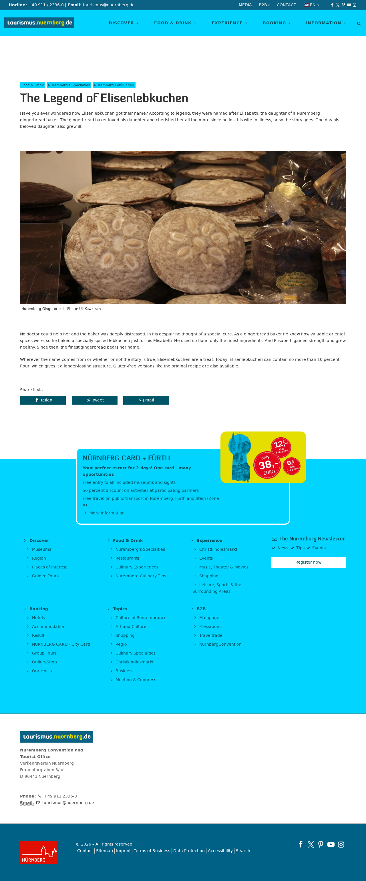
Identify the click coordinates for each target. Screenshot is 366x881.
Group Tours (44, 653)
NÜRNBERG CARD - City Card (60, 644)
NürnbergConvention (220, 644)
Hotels (38, 617)
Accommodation (48, 626)
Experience (228, 23)
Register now (308, 562)
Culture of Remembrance (140, 617)
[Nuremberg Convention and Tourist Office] (39, 23)
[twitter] (338, 5)
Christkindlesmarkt (217, 549)
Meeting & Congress (135, 679)
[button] (43, 400)
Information (324, 23)
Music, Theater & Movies (223, 567)
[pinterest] (343, 5)
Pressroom (209, 626)
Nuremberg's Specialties (139, 549)
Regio (120, 644)
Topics (119, 608)
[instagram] (354, 5)
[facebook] (332, 5)
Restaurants (127, 558)
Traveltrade (210, 635)
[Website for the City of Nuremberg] (43, 852)
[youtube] (349, 5)
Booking (275, 23)
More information (106, 513)
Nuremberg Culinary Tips (140, 576)
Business (123, 671)
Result (37, 635)
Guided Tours (45, 576)
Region (38, 558)
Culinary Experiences (136, 567)
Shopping (208, 576)
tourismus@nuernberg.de (67, 802)
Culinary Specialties (135, 653)
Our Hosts (41, 671)
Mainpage (208, 617)
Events (205, 558)
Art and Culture (130, 626)
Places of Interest (49, 567)
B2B (200, 608)
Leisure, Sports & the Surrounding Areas (216, 588)
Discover (122, 23)
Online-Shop (44, 662)
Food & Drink (173, 23)
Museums (41, 549)
